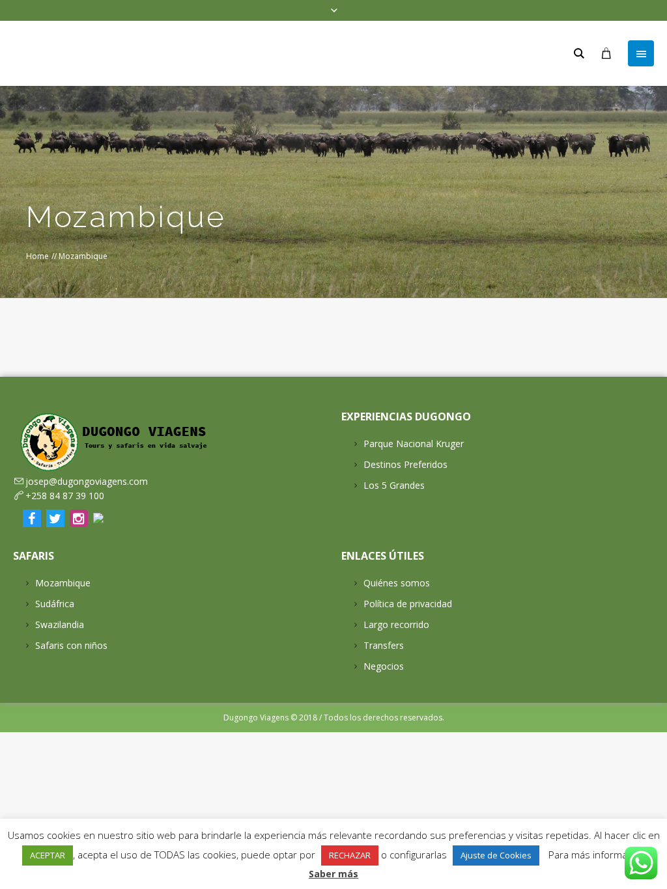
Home (37, 256)
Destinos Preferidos (405, 464)
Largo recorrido (396, 624)
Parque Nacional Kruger (413, 443)
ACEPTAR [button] (47, 855)
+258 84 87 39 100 (64, 495)
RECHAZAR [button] (350, 855)
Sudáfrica (54, 603)
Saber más (333, 874)
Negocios (383, 666)
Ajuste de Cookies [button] (496, 855)
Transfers (383, 645)
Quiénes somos (396, 583)
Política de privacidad (407, 603)
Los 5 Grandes (394, 485)
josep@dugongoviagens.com (86, 481)
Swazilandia (59, 624)
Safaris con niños (71, 645)
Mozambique (63, 583)
